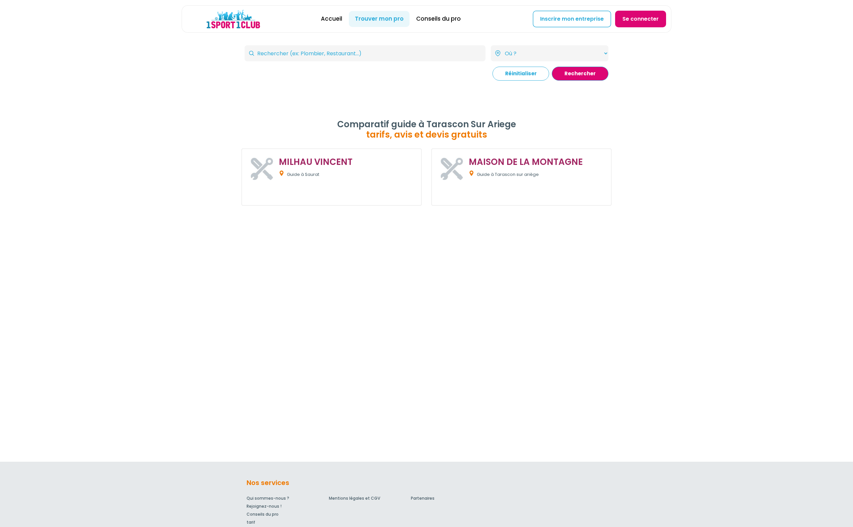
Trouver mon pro (379, 19)
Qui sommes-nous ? (268, 498)
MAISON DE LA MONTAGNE (526, 162)
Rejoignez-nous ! (264, 506)
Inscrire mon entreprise (572, 19)
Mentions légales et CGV (354, 498)
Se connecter (640, 19)
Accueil (331, 19)
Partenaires (422, 498)
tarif (251, 522)
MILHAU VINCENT (316, 162)
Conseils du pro (438, 19)
